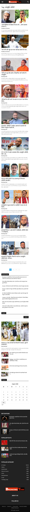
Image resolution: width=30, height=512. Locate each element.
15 (23, 394)
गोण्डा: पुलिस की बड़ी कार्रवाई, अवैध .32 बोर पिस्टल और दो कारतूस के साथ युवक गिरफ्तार (14, 282)
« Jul (2, 404)
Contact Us (9, 506)
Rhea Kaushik (4, 346)
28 (19, 400)
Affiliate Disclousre (15, 507)
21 (19, 397)
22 (23, 397)
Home (2, 5)
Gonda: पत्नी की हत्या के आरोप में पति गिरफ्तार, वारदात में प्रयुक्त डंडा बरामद (15, 286)
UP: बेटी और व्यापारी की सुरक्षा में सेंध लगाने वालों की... (18, 366)
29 (23, 400)
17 (3, 397)
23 (26, 397)
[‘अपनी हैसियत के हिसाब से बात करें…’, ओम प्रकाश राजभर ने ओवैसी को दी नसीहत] (15, 16)
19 (11, 397)
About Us (4, 506)
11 (7, 394)
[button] (2, 2)
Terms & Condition (23, 506)
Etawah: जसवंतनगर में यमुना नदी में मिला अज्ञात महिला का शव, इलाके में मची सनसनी (15, 289)
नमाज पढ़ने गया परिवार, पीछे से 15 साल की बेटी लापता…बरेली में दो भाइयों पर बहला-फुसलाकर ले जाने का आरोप (15, 306)
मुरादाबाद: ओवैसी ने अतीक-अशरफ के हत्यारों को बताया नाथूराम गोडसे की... (13, 126)
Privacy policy (15, 506)
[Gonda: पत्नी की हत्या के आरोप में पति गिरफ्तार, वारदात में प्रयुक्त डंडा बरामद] (4, 431)
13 (16, 394)
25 (7, 400)
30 (26, 400)
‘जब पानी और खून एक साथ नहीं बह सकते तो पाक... (14, 50)
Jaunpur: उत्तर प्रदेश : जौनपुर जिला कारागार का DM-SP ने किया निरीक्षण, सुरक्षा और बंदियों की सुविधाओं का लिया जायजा (15, 298)
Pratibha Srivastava (5, 28)
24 (3, 400)
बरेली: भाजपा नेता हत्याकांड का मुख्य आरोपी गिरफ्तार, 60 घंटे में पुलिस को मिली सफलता (15, 302)
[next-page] (19, 270)
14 (19, 394)
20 (16, 397)
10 (3, 394)
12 (11, 394)
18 (7, 397)
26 (11, 400)
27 (16, 400)
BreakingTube (4, 76)
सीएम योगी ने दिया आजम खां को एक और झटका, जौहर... (18, 440)
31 (3, 402)
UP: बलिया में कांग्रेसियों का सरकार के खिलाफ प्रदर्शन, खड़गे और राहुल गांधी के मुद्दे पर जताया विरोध (15, 294)
